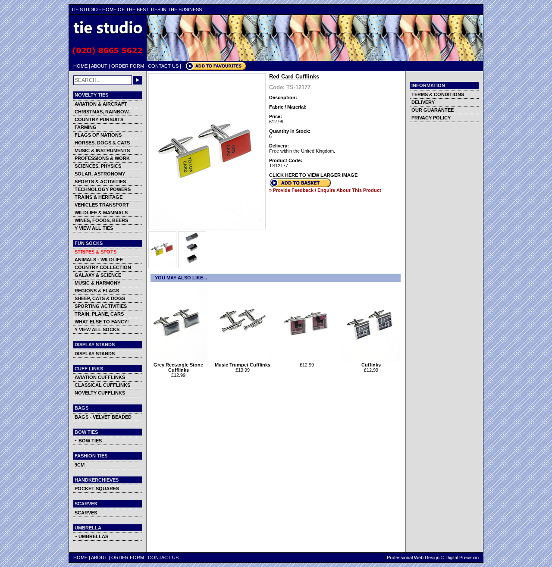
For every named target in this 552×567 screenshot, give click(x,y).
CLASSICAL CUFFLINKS (102, 385)
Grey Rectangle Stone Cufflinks (178, 367)
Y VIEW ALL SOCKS (97, 329)
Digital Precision (462, 557)
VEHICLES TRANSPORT (102, 204)
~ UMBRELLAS (91, 536)
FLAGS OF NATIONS (98, 135)
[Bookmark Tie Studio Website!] (216, 68)
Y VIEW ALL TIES (94, 228)
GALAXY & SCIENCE (98, 275)
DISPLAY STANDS (95, 353)
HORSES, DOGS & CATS (102, 142)
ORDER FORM (127, 66)
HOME (80, 66)
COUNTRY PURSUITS (99, 119)
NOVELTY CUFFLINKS (100, 392)
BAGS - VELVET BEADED (103, 417)
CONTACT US (163, 66)
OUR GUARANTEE (432, 110)
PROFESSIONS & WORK (102, 158)
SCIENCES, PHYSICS (98, 166)
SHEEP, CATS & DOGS (100, 298)
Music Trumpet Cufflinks (242, 364)
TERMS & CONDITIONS (437, 94)
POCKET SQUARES (97, 488)
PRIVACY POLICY (431, 117)
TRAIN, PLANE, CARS (99, 313)
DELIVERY (423, 102)
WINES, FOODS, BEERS (101, 220)
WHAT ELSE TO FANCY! (102, 321)
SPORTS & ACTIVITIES (100, 181)
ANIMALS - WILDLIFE (99, 259)
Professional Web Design (413, 557)
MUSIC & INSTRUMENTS (102, 150)
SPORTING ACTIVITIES (101, 306)
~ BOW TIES (88, 440)
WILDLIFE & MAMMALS (101, 212)
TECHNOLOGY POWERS (103, 189)
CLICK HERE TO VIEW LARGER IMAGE (313, 175)
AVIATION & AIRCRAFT (101, 104)
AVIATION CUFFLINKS (100, 377)
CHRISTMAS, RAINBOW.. (103, 111)
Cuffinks (371, 364)
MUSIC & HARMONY (97, 282)
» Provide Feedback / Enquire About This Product (325, 190)
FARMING (86, 127)
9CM (80, 464)
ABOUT (99, 66)
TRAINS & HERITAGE (98, 197)
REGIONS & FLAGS (97, 290)
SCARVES (86, 512)
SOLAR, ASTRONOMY (100, 173)
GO (137, 80)
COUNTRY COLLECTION (103, 267)
